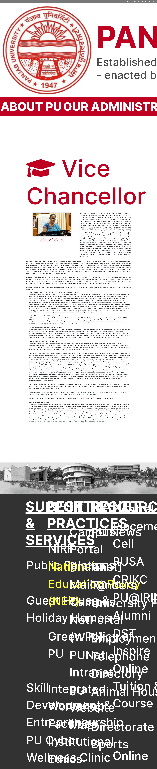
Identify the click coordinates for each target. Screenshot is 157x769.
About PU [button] (31, 106)
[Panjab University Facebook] (146, 1)
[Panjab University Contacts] (139, 1)
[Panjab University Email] (135, 1)
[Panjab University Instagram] (153, 1)
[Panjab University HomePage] (127, 1)
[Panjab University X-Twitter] (149, 1)
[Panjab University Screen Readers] (142, 1)
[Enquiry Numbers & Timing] (131, 1)
